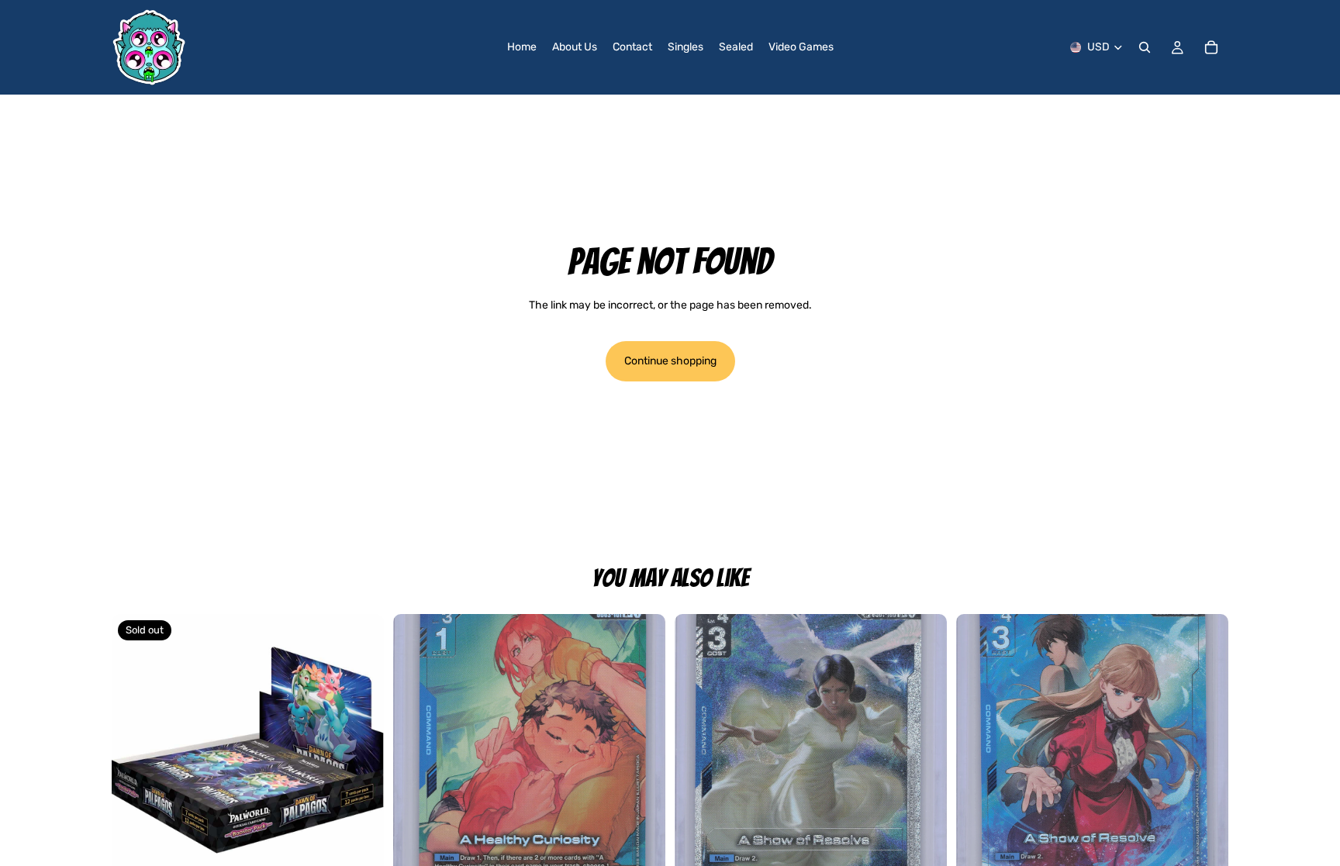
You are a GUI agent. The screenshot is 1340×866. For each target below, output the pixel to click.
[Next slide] (642, 750)
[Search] (1145, 47)
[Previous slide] (416, 750)
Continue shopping (670, 360)
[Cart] (1211, 47)
